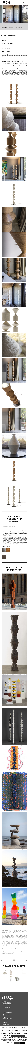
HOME (3, 26)
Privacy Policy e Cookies (18, 1035)
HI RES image (7, 48)
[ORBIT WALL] (17, 972)
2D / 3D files (6, 45)
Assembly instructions (8, 54)
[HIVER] (4, 972)
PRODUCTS (4, 27)
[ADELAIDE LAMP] (11, 979)
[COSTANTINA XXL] (11, 972)
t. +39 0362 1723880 (7, 1004)
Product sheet (6, 51)
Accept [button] (17, 1042)
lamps (4, 40)
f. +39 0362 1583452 (7, 1006)
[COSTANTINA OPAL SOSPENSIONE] (24, 972)
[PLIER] (17, 979)
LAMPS (11, 27)
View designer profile (8, 43)
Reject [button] (22, 1042)
